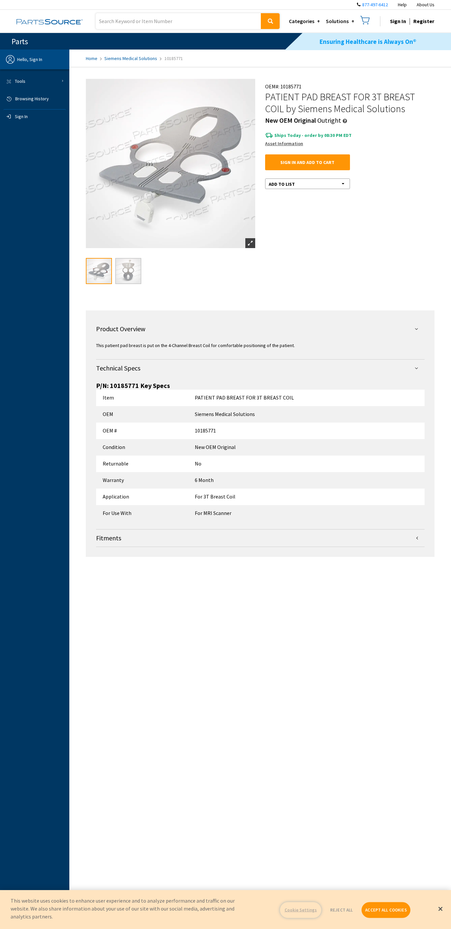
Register (423, 21)
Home (91, 58)
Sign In (398, 21)
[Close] (440, 909)
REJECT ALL (341, 910)
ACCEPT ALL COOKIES (385, 910)
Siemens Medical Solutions (130, 58)
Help (402, 5)
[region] (225, 909)
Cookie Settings (301, 910)
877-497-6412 (375, 5)
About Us (425, 5)
